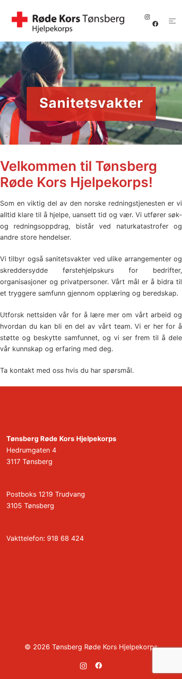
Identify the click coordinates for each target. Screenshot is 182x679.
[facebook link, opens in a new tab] (155, 23)
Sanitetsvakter (91, 102)
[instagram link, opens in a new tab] (146, 16)
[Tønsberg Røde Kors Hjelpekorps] (68, 20)
